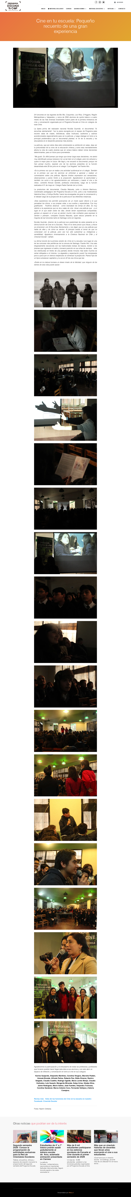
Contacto (121, 8)
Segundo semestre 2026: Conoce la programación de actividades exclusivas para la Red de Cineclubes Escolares (24, 1151)
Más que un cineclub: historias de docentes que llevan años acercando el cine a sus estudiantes (105, 1150)
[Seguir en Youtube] (103, 2)
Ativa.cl (71, 1192)
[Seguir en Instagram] (99, 2)
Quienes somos (79, 8)
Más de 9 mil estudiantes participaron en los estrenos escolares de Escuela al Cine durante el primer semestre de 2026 (79, 1151)
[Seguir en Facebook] (96, 2)
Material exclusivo (56, 8)
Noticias (111, 8)
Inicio (43, 8)
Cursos (68, 8)
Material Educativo (96, 8)
